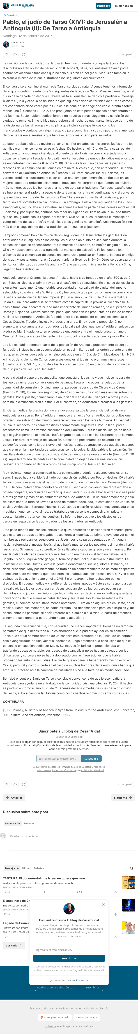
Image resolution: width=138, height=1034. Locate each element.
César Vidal (18, 42)
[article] (69, 885)
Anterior (16, 797)
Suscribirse (103, 5)
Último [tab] (26, 868)
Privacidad (62, 1008)
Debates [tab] (39, 868)
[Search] (131, 868)
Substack (50, 1026)
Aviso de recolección (96, 1008)
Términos (76, 1008)
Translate (11, 15)
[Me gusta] (6, 54)
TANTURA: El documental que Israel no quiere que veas (44, 878)
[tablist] (19, 823)
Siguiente (120, 797)
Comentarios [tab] (12, 823)
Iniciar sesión (124, 6)
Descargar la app (86, 1017)
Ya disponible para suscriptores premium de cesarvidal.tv (38, 883)
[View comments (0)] (15, 54)
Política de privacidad (92, 970)
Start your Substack (56, 1017)
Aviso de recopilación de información (56, 970)
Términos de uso (69, 966)
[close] (103, 904)
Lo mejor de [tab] (12, 868)
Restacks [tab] (29, 823)
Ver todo (11, 945)
